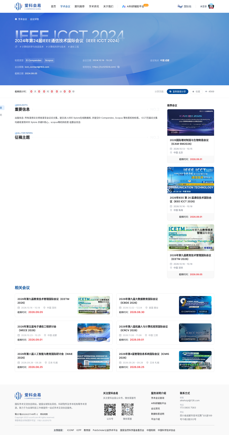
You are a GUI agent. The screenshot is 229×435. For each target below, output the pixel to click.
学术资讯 (94, 6)
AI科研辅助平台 (135, 6)
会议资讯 (155, 408)
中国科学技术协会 (166, 430)
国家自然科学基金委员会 (132, 430)
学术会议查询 (157, 398)
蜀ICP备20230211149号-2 (26, 414)
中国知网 (151, 430)
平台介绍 (155, 419)
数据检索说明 (157, 414)
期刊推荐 (80, 6)
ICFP (78, 430)
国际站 (187, 6)
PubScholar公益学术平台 (105, 430)
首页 (53, 6)
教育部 (87, 430)
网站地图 (44, 414)
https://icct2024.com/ (104, 67)
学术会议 (65, 6)
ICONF (70, 430)
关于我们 (108, 6)
